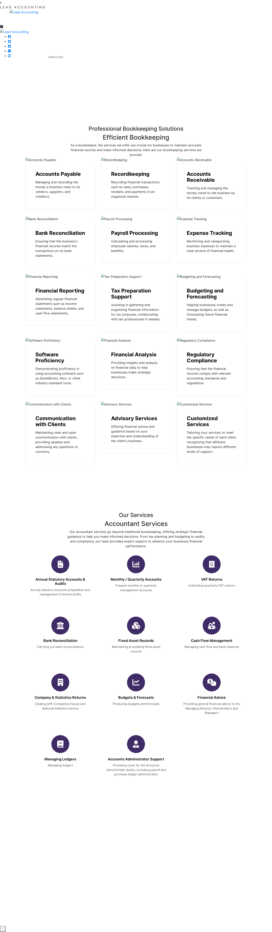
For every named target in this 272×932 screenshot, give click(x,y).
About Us (116, 851)
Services (115, 859)
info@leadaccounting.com (50, 857)
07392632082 (249, 12)
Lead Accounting (202, 921)
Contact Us (117, 867)
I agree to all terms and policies (204, 874)
